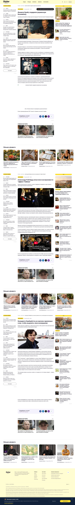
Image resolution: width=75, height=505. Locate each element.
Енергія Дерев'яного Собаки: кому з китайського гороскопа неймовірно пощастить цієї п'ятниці (9, 353)
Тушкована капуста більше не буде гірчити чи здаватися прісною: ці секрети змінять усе (9, 234)
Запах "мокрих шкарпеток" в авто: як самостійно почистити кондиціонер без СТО (9, 216)
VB (48, 116)
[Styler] (6, 1)
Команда (43, 476)
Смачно (40, 1)
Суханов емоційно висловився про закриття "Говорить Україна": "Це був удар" (9, 360)
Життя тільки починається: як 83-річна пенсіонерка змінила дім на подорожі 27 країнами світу (9, 327)
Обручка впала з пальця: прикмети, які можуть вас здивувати (8, 204)
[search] (62, 2)
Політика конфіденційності (56, 478)
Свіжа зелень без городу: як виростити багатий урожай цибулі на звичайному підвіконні (9, 22)
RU (68, 484)
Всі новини (10, 70)
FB (40, 116)
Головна (19, 5)
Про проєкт (44, 473)
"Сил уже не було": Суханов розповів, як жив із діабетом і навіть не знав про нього (8, 228)
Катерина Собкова (24, 166)
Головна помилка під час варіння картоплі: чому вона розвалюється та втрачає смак (9, 185)
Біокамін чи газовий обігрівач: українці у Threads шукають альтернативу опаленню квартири (9, 28)
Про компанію (44, 478)
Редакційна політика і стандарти (57, 473)
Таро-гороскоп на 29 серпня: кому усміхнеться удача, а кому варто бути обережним (9, 66)
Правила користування (55, 475)
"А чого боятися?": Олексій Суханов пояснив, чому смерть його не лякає (9, 339)
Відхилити (54, 501)
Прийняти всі (65, 501)
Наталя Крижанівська (7, 310)
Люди (24, 1)
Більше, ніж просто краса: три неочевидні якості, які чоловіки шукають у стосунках (9, 379)
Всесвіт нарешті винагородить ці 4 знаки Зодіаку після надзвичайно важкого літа (9, 179)
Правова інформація (55, 476)
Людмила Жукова (6, 167)
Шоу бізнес (22, 5)
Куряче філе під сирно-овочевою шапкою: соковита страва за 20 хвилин (9, 40)
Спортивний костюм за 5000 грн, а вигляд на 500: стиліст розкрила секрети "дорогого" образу (9, 210)
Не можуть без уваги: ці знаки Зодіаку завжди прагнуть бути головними (9, 222)
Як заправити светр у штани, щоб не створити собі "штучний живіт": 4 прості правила (9, 16)
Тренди (29, 1)
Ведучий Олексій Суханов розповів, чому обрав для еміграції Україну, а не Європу (8, 373)
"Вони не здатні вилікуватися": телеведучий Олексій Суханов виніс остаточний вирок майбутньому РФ (9, 346)
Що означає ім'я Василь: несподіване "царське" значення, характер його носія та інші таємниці (9, 367)
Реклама (43, 480)
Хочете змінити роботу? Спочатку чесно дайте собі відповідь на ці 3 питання (47, 163)
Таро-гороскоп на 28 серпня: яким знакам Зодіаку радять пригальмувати (9, 333)
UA (67, 484)
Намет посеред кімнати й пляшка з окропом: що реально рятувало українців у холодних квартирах (9, 191)
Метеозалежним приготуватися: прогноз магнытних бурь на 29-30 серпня (9, 46)
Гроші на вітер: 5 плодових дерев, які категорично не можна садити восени (9, 321)
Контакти (43, 475)
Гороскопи (45, 1)
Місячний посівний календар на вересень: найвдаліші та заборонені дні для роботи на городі (9, 53)
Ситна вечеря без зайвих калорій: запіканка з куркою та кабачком (9, 10)
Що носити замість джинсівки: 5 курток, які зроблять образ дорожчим (9, 60)
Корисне (34, 1)
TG (43, 116)
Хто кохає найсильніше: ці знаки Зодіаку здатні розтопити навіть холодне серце (9, 34)
